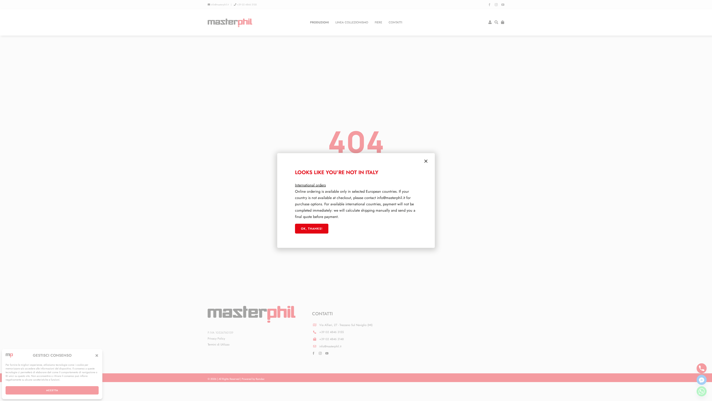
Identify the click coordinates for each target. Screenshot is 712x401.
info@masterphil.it (391, 197)
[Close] (426, 161)
